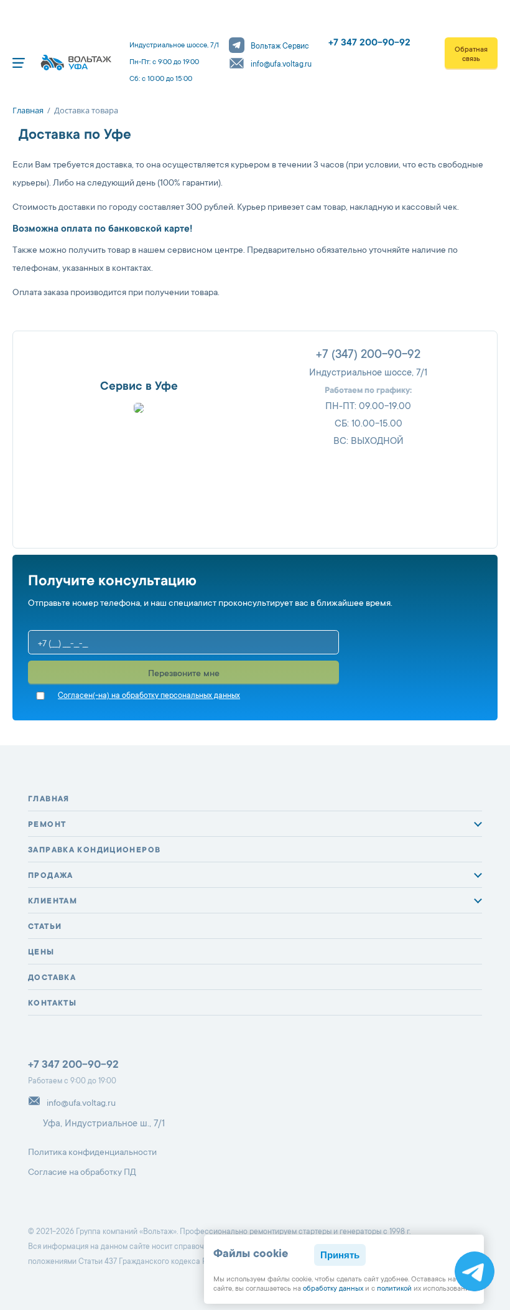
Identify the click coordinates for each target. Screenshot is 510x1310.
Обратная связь (471, 55)
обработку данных (333, 1289)
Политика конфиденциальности (92, 1153)
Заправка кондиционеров (94, 850)
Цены (41, 952)
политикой (394, 1289)
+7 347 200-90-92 (369, 43)
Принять (339, 1255)
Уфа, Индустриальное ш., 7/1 (104, 1124)
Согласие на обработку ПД (82, 1173)
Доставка (52, 978)
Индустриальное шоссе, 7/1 (368, 373)
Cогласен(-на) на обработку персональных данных (149, 696)
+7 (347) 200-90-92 (368, 355)
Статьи (45, 927)
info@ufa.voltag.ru (281, 64)
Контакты (52, 1003)
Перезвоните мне (184, 674)
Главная (49, 799)
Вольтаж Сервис (280, 46)
